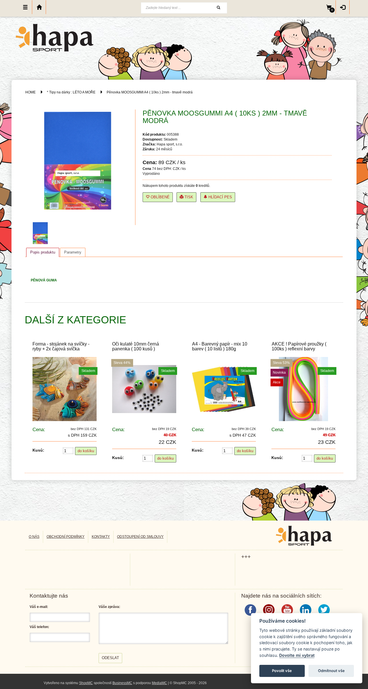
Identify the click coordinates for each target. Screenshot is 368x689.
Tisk (188, 197)
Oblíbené (160, 197)
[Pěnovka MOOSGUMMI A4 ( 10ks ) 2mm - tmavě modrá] (41, 233)
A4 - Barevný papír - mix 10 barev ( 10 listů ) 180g (219, 346)
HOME (30, 92)
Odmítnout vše (331, 670)
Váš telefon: (39, 627)
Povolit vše (282, 670)
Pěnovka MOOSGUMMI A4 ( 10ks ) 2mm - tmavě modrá (150, 92)
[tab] (42, 252)
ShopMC (86, 683)
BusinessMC (122, 683)
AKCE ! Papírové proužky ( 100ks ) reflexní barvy (299, 346)
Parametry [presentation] (72, 252)
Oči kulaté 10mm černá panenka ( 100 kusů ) (135, 346)
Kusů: (38, 450)
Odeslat (110, 658)
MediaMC (159, 683)
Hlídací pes (219, 197)
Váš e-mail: (39, 607)
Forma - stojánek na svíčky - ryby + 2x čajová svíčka (60, 346)
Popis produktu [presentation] (42, 252)
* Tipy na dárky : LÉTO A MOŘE (71, 92)
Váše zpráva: (109, 607)
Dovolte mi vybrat (297, 655)
